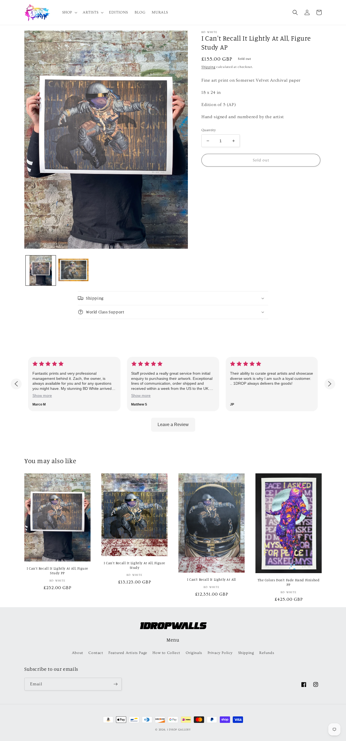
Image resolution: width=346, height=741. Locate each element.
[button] (69, 12)
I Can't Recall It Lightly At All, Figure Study (134, 565)
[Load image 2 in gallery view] (73, 270)
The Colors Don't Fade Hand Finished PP (289, 582)
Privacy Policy (220, 653)
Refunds (266, 653)
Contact (95, 653)
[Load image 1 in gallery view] (41, 270)
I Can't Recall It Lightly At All (211, 579)
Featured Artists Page (127, 653)
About (77, 653)
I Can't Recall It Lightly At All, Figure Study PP (57, 570)
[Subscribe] (115, 684)
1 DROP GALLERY (179, 729)
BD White (209, 32)
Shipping (208, 67)
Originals (194, 653)
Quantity (208, 130)
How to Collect (166, 653)
